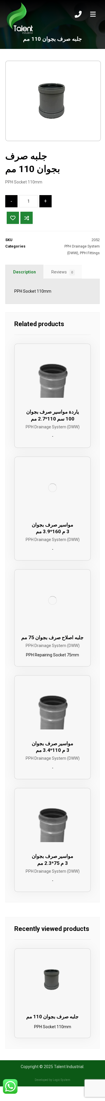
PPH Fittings (90, 253)
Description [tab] (24, 272)
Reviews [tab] (62, 272)
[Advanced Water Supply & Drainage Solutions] (19, 18)
